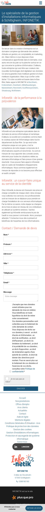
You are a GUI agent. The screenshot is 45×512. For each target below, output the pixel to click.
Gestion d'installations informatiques (22, 432)
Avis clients (22, 407)
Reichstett (17, 88)
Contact (22, 413)
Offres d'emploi (22, 404)
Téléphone (8, 273)
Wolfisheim (16, 91)
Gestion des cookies (22, 429)
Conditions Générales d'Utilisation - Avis (22, 423)
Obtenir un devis (34, 508)
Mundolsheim (7, 88)
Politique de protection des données (22, 426)
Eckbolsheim (7, 85)
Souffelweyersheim (30, 88)
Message (7, 292)
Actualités (22, 410)
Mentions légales (22, 420)
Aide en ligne (22, 417)
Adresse (7, 254)
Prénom (7, 244)
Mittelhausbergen (29, 85)
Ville (5, 263)
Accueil (22, 398)
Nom (6, 235)
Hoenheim (17, 85)
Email (6, 282)
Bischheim (32, 82)
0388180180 (23, 481)
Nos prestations (22, 401)
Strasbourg (6, 91)
